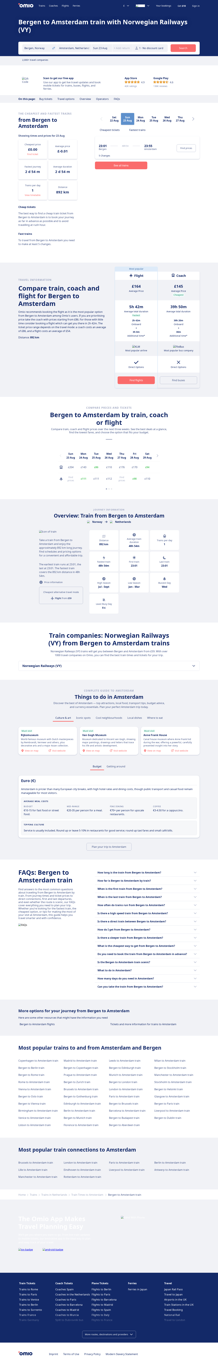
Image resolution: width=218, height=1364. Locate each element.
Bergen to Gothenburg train (81, 1096)
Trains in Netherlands (54, 1194)
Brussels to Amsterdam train (81, 1089)
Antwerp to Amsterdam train (171, 1170)
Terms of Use (71, 1354)
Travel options (66, 99)
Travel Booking (173, 1310)
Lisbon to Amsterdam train (34, 1125)
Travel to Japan (173, 1294)
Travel (168, 1283)
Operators (102, 99)
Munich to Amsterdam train (126, 1075)
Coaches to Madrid (67, 1310)
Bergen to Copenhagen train (81, 1068)
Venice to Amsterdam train (34, 1118)
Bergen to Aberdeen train (124, 1125)
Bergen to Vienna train (32, 1103)
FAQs (117, 99)
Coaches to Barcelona (69, 1304)
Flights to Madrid (102, 1304)
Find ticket (32, 154)
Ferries (76, 5)
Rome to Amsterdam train (34, 1082)
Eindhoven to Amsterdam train (82, 1170)
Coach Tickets (64, 1283)
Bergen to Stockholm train (170, 1068)
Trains (42, 5)
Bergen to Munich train (78, 1118)
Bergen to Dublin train (167, 1118)
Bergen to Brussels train (123, 1103)
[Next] (193, 119)
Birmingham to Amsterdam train (38, 1110)
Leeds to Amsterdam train (124, 1060)
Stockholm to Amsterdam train (173, 1082)
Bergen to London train (123, 1082)
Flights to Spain (101, 1310)
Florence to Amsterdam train (81, 1125)
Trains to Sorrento (30, 1310)
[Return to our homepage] (28, 5)
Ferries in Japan (137, 1289)
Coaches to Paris (65, 1299)
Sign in (196, 6)
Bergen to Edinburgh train (125, 1068)
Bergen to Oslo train (30, 1096)
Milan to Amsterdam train (169, 1060)
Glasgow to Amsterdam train (171, 1096)
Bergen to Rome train (31, 1075)
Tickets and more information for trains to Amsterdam (143, 1024)
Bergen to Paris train (166, 1103)
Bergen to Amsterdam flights (37, 1024)
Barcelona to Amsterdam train (127, 1110)
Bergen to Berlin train (31, 1068)
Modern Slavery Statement (122, 1354)
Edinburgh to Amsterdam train (82, 1103)
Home (22, 1194)
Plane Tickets (100, 1283)
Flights (65, 5)
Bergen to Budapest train (124, 1118)
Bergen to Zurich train (77, 1082)
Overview (85, 99)
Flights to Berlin (101, 1289)
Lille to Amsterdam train (32, 1170)
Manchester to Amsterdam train (173, 1075)
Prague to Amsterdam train (80, 1075)
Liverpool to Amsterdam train (172, 1110)
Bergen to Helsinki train (168, 1089)
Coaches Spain (64, 1289)
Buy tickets (45, 99)
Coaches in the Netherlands (72, 1294)
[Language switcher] (143, 6)
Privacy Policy (92, 1354)
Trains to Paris (28, 1294)
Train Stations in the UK (179, 1304)
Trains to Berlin (28, 1304)
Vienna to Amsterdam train (34, 1089)
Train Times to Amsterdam (87, 1194)
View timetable (33, 195)
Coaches (53, 5)
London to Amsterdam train (126, 1089)
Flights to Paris (101, 1294)
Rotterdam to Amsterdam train (82, 1177)
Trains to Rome (28, 1289)
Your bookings (163, 5)
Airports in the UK (175, 1299)
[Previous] (60, 455)
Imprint (53, 1354)
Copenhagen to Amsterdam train (38, 1060)
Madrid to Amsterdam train (80, 1060)
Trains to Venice (29, 1299)
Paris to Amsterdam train (124, 1096)
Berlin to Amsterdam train (79, 1110)
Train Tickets (27, 1283)
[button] (102, 48)
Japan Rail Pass (173, 1289)
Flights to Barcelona (104, 1299)
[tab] (109, 129)
